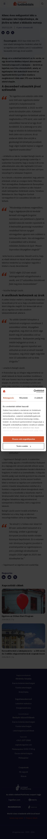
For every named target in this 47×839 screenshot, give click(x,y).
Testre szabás (22, 446)
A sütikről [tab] (38, 398)
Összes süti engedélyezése (23, 439)
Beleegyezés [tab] (8, 398)
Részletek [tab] (23, 398)
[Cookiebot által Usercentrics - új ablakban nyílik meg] (33, 391)
